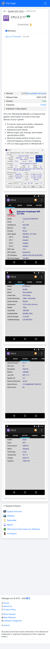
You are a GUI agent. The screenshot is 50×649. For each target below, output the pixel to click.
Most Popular (10, 614)
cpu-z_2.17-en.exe (13, 36)
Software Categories (13, 620)
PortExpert (12, 533)
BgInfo (10, 524)
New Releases (10, 617)
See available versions (36, 93)
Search (7, 625)
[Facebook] (27, 598)
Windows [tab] (11, 31)
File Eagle (11, 3)
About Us (8, 606)
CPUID (43, 105)
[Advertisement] (25, 65)
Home (6, 603)
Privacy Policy (10, 609)
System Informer (14, 511)
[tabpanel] (26, 36)
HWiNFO (11, 516)
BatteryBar (12, 520)
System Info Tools (16, 11)
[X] (29, 598)
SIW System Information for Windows (23, 529)
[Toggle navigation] (45, 3)
